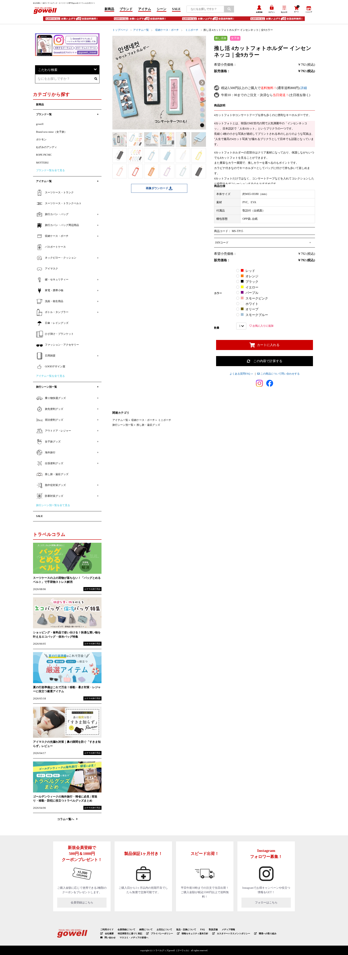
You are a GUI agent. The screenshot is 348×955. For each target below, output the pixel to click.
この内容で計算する (266, 361)
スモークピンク (256, 298)
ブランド (126, 9)
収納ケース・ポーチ (167, 30)
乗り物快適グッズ (55, 398)
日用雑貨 (50, 355)
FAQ (202, 929)
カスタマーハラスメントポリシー (233, 933)
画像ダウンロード (157, 188)
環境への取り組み (268, 933)
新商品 (109, 9)
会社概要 (109, 933)
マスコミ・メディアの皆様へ (134, 937)
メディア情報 (228, 929)
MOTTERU (42, 162)
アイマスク (51, 268)
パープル (251, 292)
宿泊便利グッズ (54, 419)
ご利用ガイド (107, 929)
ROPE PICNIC (44, 154)
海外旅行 (50, 452)
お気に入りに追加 (262, 325)
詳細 (303, 88)
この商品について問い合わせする (280, 373)
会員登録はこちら (82, 902)
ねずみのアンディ (46, 147)
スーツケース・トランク (59, 192)
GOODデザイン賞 (55, 366)
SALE (176, 9)
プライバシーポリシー (162, 933)
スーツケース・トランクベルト (63, 203)
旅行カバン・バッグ (56, 214)
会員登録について (126, 929)
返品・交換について (186, 929)
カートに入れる (268, 345)
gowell (40, 124)
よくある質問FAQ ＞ (241, 373)
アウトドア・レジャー (58, 430)
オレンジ (251, 276)
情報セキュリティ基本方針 (195, 933)
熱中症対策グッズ (55, 485)
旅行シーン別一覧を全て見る (53, 505)
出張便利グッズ (54, 463)
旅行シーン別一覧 (122, 425)
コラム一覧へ (65, 819)
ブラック (251, 281)
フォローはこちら (266, 902)
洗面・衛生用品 (54, 301)
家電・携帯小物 (54, 290)
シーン (161, 9)
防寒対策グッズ (54, 496)
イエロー (251, 287)
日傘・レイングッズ (56, 323)
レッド (250, 270)
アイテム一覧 (141, 30)
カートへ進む (216, 480)
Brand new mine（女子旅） (51, 132)
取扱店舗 (213, 929)
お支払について (164, 929)
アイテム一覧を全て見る (50, 376)
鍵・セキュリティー (56, 279)
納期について (146, 929)
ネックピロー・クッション (60, 257)
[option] (159, 82)
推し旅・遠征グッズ (148, 425)
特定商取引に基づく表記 (130, 933)
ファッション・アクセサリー (62, 344)
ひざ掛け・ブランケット (59, 333)
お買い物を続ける (132, 480)
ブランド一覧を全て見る (50, 170)
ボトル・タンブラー (56, 312)
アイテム (144, 9)
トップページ (120, 30)
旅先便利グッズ (54, 409)
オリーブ (251, 309)
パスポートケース (55, 246)
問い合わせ (110, 937)
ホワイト (251, 304)
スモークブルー (256, 315)
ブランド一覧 (44, 114)
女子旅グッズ (53, 441)
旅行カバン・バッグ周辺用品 (62, 225)
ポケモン (41, 139)
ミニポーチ (191, 30)
